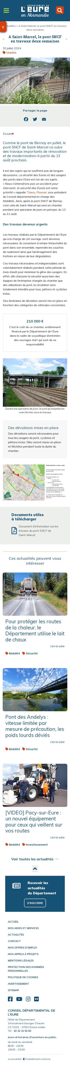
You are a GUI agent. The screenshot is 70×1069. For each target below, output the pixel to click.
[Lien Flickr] (36, 999)
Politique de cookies (23, 977)
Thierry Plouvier (37, 192)
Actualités (10, 26)
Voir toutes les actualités (32, 859)
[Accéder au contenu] (3, 26)
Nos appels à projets (23, 954)
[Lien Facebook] (10, 999)
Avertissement (18, 983)
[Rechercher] (60, 10)
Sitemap (13, 990)
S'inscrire (35, 903)
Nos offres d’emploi (22, 947)
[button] (35, 868)
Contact (14, 941)
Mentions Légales (21, 960)
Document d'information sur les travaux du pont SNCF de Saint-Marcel (38, 531)
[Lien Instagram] (28, 999)
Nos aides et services (23, 928)
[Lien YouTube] (19, 999)
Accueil (13, 921)
